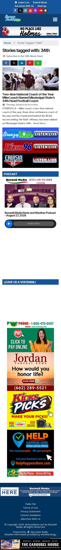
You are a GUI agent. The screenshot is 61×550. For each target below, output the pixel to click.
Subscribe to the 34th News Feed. (24, 56)
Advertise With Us (24, 5)
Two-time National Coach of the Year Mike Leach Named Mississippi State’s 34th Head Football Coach (28, 97)
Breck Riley (33, 104)
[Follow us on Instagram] (25, 10)
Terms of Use (30, 507)
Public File (30, 503)
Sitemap (41, 5)
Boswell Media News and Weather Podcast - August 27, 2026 (30, 214)
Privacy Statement (31, 511)
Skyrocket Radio (39, 531)
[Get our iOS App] (45, 10)
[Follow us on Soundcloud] (40, 10)
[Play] (9, 223)
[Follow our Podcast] (35, 10)
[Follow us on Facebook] (15, 10)
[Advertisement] (30, 31)
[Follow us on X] (20, 10)
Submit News (40, 2)
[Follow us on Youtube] (30, 10)
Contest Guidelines (30, 515)
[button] (55, 19)
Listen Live (23, 2)
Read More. (39, 123)
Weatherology (48, 534)
